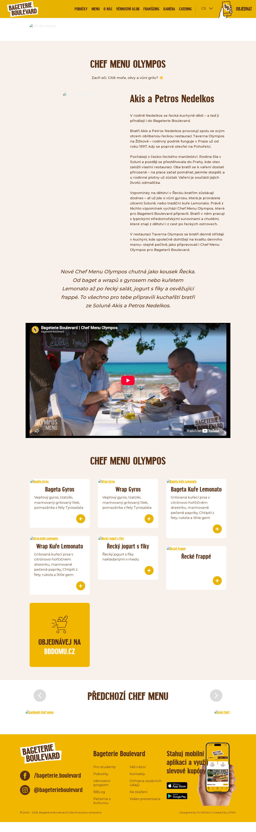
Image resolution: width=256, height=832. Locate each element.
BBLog (99, 792)
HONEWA (203, 812)
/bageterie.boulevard (57, 775)
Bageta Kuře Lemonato (196, 489)
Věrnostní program (101, 783)
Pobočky (81, 8)
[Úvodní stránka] (30, 9)
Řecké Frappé (196, 556)
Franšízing (151, 8)
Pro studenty (104, 767)
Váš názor (138, 767)
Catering (185, 8)
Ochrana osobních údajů (146, 783)
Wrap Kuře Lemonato (59, 546)
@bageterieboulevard (58, 789)
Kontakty (137, 774)
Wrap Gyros (128, 489)
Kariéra (169, 8)
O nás (108, 8)
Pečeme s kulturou (102, 801)
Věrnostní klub (127, 8)
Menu (96, 8)
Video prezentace (145, 799)
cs (203, 8)
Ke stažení (139, 792)
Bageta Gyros (59, 489)
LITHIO (232, 812)
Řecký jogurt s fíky (128, 546)
